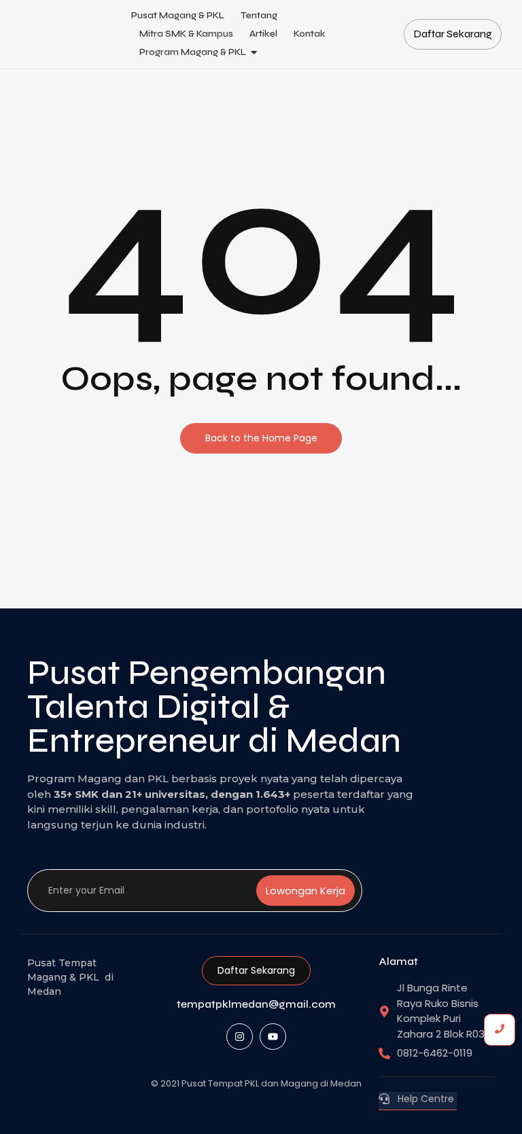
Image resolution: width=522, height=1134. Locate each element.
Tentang (259, 15)
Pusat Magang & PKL (177, 15)
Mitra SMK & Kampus (186, 33)
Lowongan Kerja (305, 890)
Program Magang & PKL (192, 52)
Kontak (310, 33)
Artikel (263, 33)
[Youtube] (273, 1036)
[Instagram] (239, 1036)
